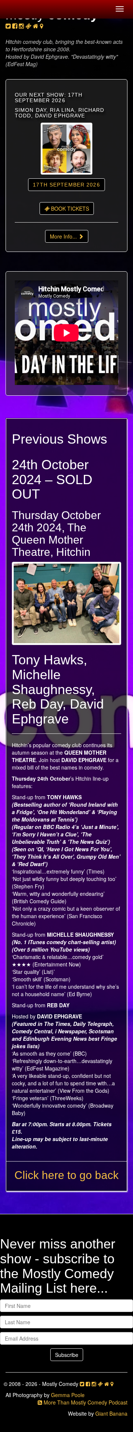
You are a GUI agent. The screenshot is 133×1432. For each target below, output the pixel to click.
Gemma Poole (68, 1395)
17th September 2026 (66, 185)
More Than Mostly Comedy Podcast (84, 1402)
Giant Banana (111, 1413)
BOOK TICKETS (69, 208)
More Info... (64, 236)
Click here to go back (66, 1175)
